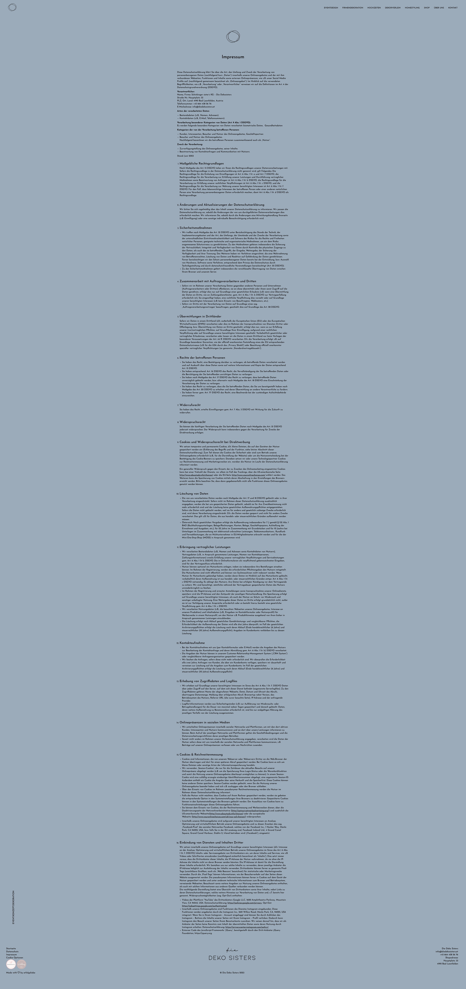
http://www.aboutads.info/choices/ (196, 475)
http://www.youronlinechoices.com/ (248, 475)
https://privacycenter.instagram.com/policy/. (247, 927)
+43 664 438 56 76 (449, 955)
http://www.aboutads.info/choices (226, 814)
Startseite (11, 949)
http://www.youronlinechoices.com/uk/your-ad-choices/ (218, 817)
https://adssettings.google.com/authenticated (204, 906)
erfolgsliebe (29, 973)
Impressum (11, 955)
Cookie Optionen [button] (14, 958)
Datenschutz (12, 952)
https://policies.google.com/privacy (245, 903)
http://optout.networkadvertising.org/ (250, 811)
